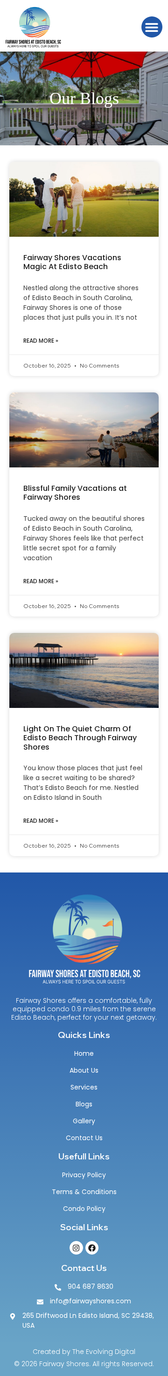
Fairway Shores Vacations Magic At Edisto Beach (72, 262)
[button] (151, 27)
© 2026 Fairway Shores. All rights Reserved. (84, 1363)
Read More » (40, 341)
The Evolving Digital (103, 1351)
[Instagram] (76, 1248)
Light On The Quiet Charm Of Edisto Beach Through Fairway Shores (80, 737)
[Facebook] (92, 1248)
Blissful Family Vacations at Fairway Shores (75, 493)
